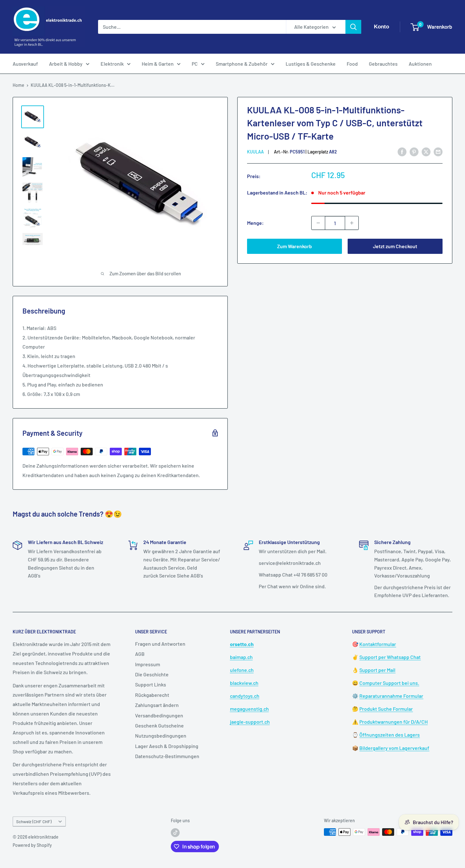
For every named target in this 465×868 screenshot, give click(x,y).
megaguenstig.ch (249, 709)
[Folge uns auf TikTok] (175, 832)
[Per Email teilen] (438, 151)
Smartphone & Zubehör (242, 64)
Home (18, 85)
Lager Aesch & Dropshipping (166, 746)
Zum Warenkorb (294, 246)
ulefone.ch (242, 670)
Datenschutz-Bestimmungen (167, 756)
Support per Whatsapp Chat (390, 657)
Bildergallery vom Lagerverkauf (394, 748)
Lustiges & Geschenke (311, 64)
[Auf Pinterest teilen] (414, 151)
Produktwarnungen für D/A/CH (393, 722)
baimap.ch (241, 657)
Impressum (147, 664)
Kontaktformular (377, 644)
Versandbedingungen (159, 715)
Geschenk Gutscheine (159, 725)
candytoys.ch (244, 696)
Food (352, 64)
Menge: (255, 223)
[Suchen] (353, 27)
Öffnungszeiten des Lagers (389, 735)
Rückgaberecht (152, 695)
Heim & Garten (158, 64)
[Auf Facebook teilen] (402, 151)
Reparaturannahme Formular (391, 696)
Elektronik (112, 64)
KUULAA (255, 151)
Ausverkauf (25, 64)
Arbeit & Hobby (66, 64)
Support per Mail (377, 670)
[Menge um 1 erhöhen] (351, 223)
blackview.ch (244, 683)
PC (195, 64)
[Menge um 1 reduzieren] (318, 223)
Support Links (150, 684)
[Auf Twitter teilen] (426, 151)
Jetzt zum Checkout (395, 246)
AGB (140, 654)
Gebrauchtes (383, 64)
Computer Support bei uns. (389, 683)
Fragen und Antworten (160, 644)
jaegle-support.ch (250, 722)
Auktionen (420, 64)
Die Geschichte (152, 674)
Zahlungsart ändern (157, 705)
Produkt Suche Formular (386, 709)
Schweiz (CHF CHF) (34, 821)
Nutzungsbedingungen (160, 736)
